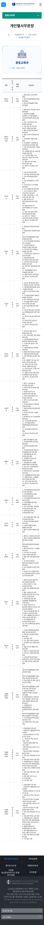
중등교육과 (10, 15)
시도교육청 (7, 917)
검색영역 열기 (3, 4)
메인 (9, 34)
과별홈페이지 (19, 34)
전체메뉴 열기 (40, 4)
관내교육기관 (7, 911)
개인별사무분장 (24, 37)
